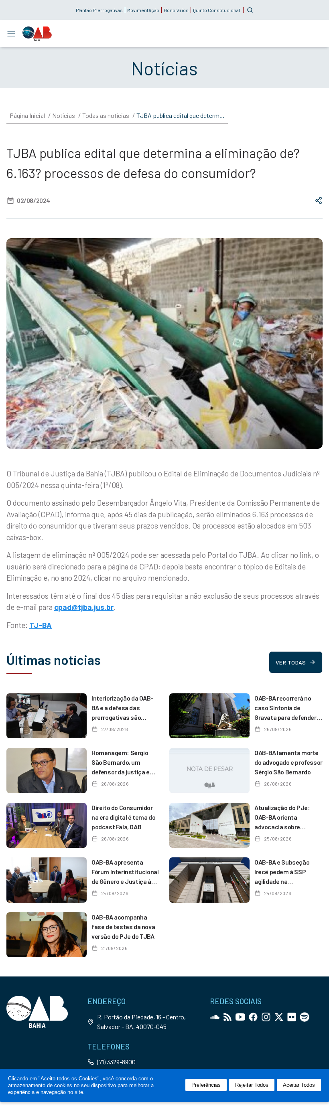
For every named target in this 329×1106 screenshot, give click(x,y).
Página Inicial (27, 115)
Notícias (63, 115)
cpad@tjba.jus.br (84, 607)
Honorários (176, 10)
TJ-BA (40, 625)
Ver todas (291, 662)
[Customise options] (250, 10)
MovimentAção (143, 10)
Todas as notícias (105, 115)
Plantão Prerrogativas (99, 10)
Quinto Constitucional (216, 10)
